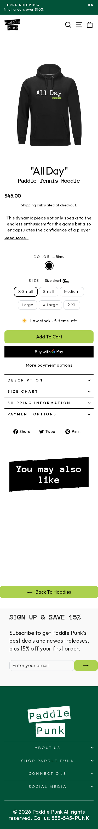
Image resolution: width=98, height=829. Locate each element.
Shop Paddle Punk (47, 761)
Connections (48, 773)
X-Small (25, 291)
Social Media (48, 786)
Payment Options (32, 414)
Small (48, 291)
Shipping (28, 205)
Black (49, 266)
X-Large (50, 304)
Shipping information (39, 403)
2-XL (72, 304)
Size (45, 281)
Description (25, 380)
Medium (72, 291)
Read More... (16, 238)
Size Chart (23, 391)
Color (49, 257)
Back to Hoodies (52, 592)
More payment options (49, 365)
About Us (48, 747)
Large (27, 304)
